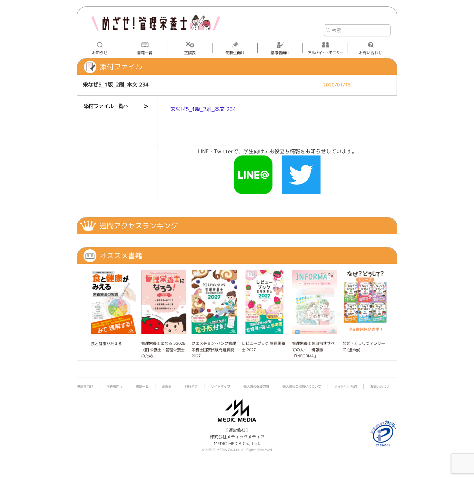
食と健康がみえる (106, 343)
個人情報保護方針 (256, 386)
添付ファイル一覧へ (106, 106)
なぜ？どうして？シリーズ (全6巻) (363, 346)
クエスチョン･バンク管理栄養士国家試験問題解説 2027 (214, 349)
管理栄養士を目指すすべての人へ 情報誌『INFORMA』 (313, 349)
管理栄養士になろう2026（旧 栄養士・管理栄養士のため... (163, 349)
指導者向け (280, 52)
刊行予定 (191, 386)
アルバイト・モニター (325, 52)
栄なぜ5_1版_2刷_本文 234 (203, 109)
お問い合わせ (370, 52)
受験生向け (235, 52)
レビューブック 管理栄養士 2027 (263, 346)
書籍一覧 (145, 52)
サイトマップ (220, 386)
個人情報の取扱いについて (301, 386)
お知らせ (99, 52)
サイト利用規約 (345, 386)
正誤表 (190, 52)
